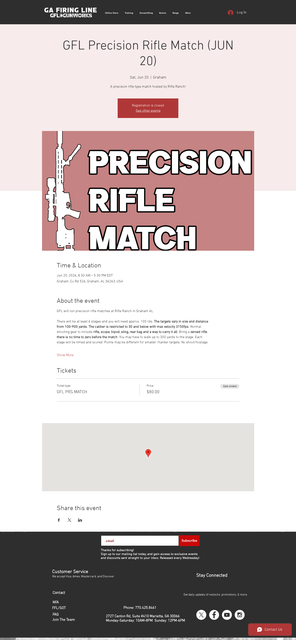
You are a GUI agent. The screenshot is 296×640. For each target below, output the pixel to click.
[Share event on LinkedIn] (80, 520)
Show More (65, 355)
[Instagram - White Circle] (240, 615)
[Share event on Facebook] (59, 520)
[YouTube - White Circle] (227, 615)
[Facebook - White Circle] (214, 615)
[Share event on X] (69, 520)
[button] (188, 13)
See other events (148, 111)
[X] (201, 615)
